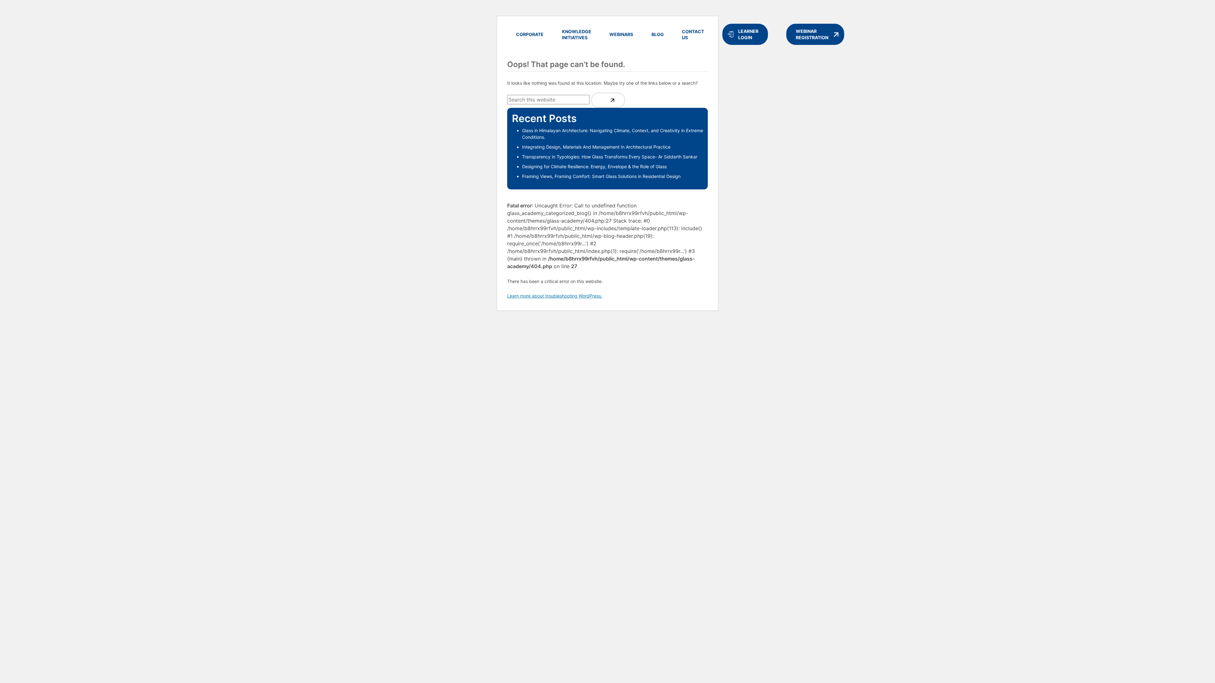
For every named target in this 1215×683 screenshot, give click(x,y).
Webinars (621, 34)
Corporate (530, 34)
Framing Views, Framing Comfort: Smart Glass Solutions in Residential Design (601, 176)
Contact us (693, 34)
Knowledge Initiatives (576, 34)
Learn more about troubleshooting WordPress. (554, 295)
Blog (657, 34)
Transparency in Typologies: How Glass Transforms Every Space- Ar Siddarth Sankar (609, 156)
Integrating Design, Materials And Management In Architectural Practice (596, 147)
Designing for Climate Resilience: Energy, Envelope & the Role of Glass (594, 166)
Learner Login (748, 34)
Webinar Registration (812, 34)
